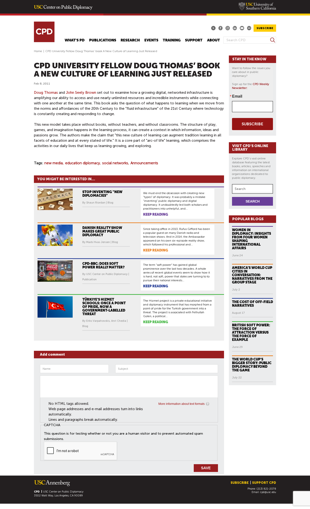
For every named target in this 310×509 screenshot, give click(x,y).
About (213, 40)
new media (53, 163)
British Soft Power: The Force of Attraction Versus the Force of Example (251, 332)
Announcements (144, 163)
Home (38, 51)
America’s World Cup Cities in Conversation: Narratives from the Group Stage (252, 275)
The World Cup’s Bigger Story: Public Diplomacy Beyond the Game (251, 364)
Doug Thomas (46, 92)
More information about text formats (181, 404)
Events (151, 40)
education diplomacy (82, 163)
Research (130, 40)
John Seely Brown (81, 92)
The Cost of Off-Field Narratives (252, 303)
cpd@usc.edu (268, 492)
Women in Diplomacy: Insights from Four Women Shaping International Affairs (251, 239)
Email (237, 96)
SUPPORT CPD (264, 483)
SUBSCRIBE (264, 28)
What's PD (75, 40)
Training (172, 40)
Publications (102, 40)
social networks (115, 163)
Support (193, 40)
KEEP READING (155, 214)
